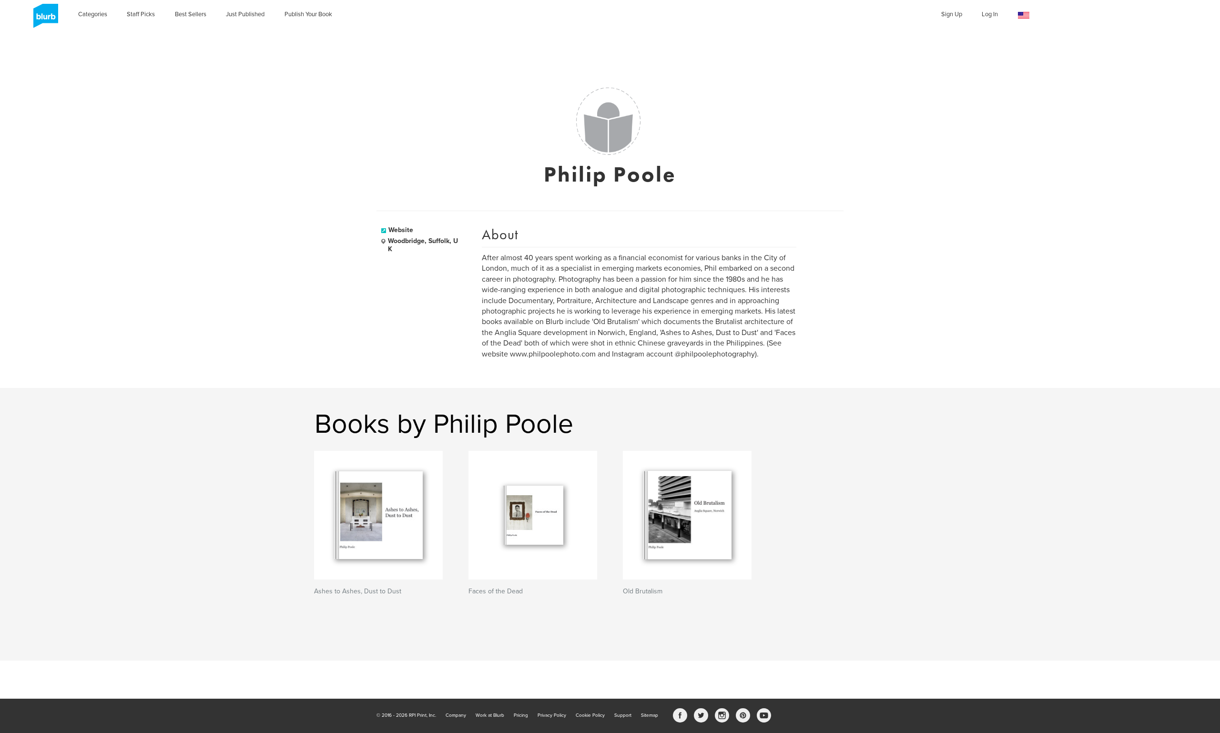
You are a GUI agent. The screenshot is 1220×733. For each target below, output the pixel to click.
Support (622, 715)
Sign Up (951, 14)
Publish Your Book (308, 14)
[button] (1023, 15)
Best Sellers (190, 14)
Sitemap (649, 715)
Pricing (521, 715)
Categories (92, 14)
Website (400, 230)
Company (456, 715)
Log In (990, 14)
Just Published (245, 14)
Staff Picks (141, 14)
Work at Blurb (490, 715)
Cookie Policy (590, 715)
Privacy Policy (552, 715)
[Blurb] (42, 19)
